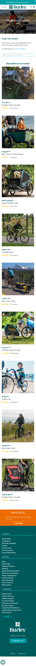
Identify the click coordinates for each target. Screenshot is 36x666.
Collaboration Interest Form (11, 610)
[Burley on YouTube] (6, 617)
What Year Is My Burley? (10, 573)
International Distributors (10, 608)
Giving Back (6, 541)
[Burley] (18, 7)
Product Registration (9, 576)
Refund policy (6, 585)
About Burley (6, 539)
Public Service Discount (10, 603)
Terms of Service (7, 550)
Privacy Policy (7, 548)
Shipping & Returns (8, 566)
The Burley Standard (9, 543)
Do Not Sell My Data (9, 553)
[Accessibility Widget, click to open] (3, 662)
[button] (5, 7)
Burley (16, 653)
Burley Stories (6, 594)
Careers (4, 546)
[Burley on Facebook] (3, 617)
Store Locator (6, 612)
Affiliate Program (8, 598)
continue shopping (19, 49)
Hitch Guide (6, 564)
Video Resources (7, 580)
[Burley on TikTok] (11, 617)
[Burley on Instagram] (8, 617)
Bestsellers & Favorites (18, 63)
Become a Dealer (7, 605)
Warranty (5, 569)
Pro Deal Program (8, 601)
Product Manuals (7, 578)
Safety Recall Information (10, 571)
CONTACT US (18, 641)
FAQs (3, 562)
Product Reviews (8, 596)
